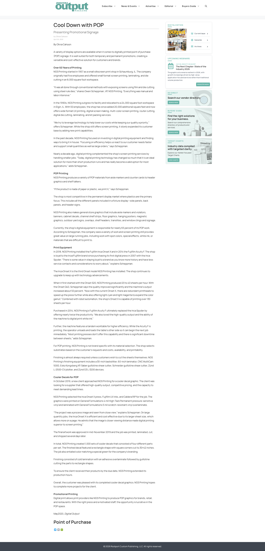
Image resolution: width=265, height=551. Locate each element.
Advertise (151, 6)
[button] (206, 6)
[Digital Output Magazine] (71, 7)
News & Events (129, 6)
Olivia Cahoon (62, 36)
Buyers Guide (189, 6)
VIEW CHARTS (173, 160)
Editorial (169, 6)
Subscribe (107, 6)
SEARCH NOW (173, 102)
